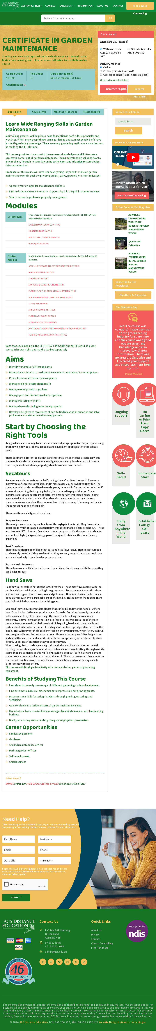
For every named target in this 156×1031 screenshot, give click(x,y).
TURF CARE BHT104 (38, 303)
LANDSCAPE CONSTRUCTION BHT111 (46, 284)
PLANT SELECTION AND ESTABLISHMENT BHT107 (52, 291)
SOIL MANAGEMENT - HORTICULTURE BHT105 (50, 297)
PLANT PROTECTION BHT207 (42, 322)
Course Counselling (102, 943)
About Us (96, 930)
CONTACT (118, 5)
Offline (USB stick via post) (118, 71)
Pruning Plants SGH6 (38, 243)
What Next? (13, 778)
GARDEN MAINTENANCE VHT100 (44, 225)
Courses (95, 939)
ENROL (9, 783)
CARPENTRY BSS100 (38, 278)
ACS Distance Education (34, 1022)
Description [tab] (14, 111)
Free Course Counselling (140, 7)
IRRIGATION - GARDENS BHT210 (43, 237)
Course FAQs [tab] (39, 111)
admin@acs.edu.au (56, 951)
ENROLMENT (66, 5)
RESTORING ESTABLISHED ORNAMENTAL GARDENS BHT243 (57, 328)
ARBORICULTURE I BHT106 (41, 272)
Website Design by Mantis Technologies (122, 1022)
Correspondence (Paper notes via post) (125, 74)
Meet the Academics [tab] (65, 111)
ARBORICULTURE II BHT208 (41, 310)
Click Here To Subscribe (133, 295)
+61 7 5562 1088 (54, 946)
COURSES (50, 5)
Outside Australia (139, 51)
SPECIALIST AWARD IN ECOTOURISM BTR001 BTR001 (54, 266)
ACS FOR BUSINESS (30, 5)
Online (106, 67)
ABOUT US (102, 5)
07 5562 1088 (53, 942)
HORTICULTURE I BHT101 (40, 231)
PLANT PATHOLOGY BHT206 (42, 316)
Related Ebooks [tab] (91, 111)
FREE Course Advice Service (42, 783)
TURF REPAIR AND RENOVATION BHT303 (47, 335)
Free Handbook (99, 947)
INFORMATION (85, 5)
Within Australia (111, 53)
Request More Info (139, 90)
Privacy (95, 934)
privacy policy (19, 874)
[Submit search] (110, 18)
